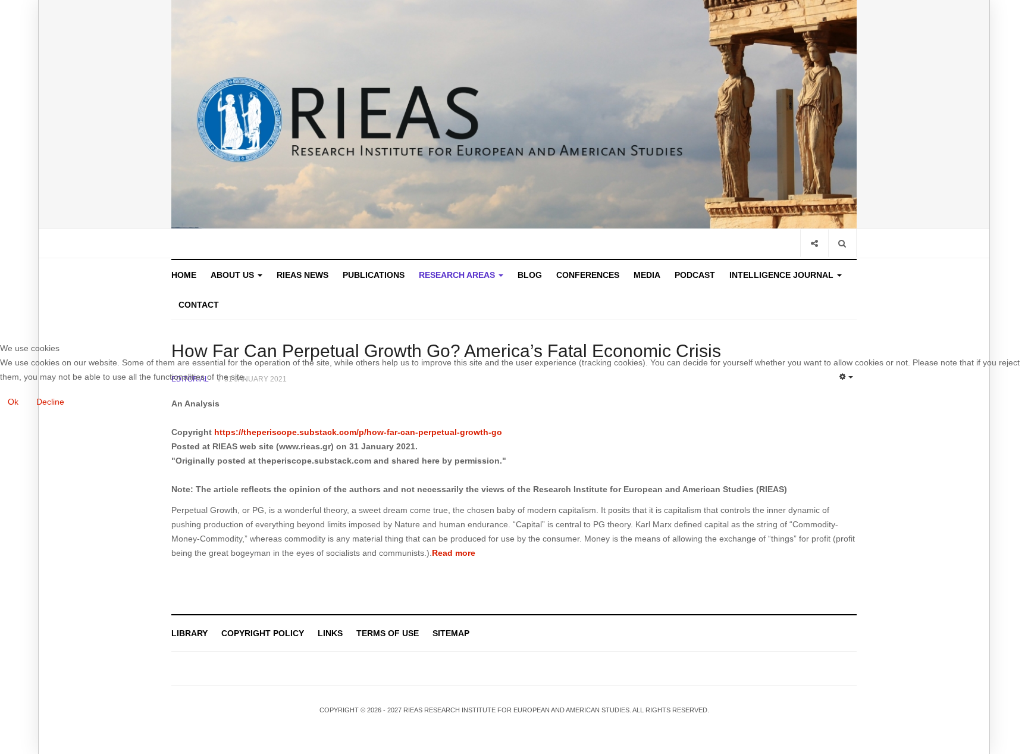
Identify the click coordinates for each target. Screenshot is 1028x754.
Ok (13, 401)
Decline (50, 401)
